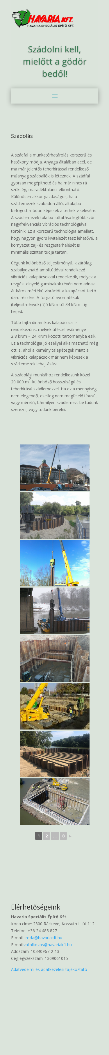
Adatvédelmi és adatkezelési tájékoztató (49, 969)
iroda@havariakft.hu (43, 937)
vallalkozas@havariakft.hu (48, 944)
